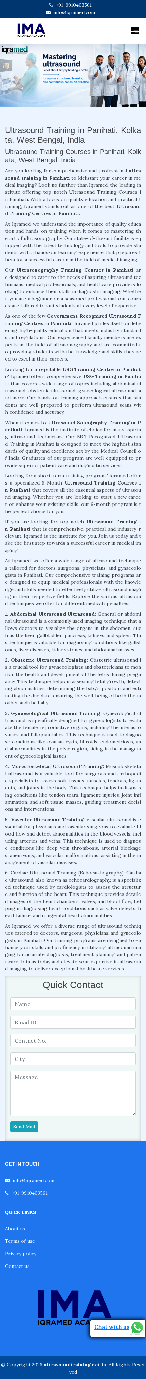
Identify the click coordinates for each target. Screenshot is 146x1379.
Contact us (17, 1266)
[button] (11, 75)
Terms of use (20, 1241)
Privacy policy (20, 1254)
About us (15, 1229)
